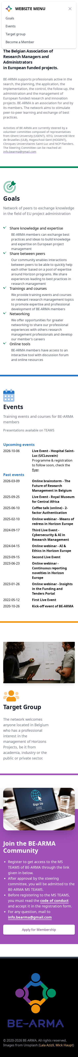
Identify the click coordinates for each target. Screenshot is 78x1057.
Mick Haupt (64, 1045)
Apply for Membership (39, 929)
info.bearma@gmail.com (19, 152)
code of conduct (54, 900)
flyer (35, 470)
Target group (16, 34)
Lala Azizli (47, 1045)
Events (11, 26)
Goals (10, 18)
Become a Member (20, 42)
